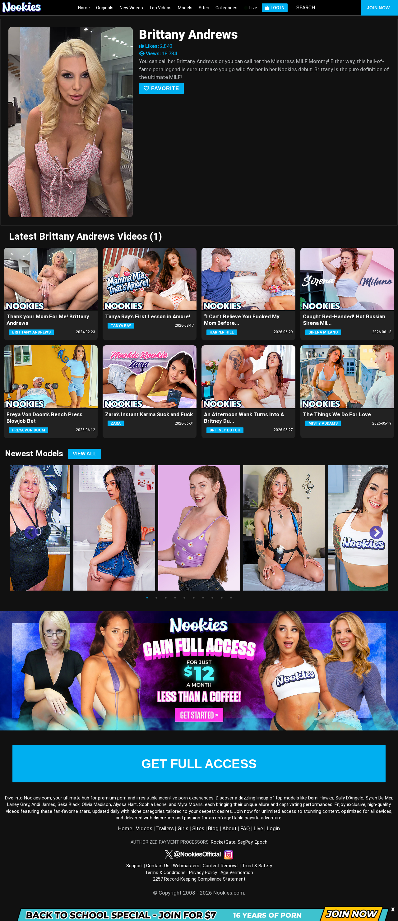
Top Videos (160, 7)
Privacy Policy (203, 872)
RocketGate (223, 842)
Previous (26, 528)
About (229, 828)
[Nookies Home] (25, 8)
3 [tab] (166, 598)
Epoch (261, 842)
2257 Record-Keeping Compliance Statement (199, 879)
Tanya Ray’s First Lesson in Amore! (147, 316)
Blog (213, 828)
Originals (104, 7)
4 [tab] (175, 598)
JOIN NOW (378, 7)
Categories (226, 7)
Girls (183, 828)
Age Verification (236, 872)
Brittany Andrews (31, 332)
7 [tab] (203, 598)
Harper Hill (222, 332)
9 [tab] (222, 598)
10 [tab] (231, 598)
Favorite (164, 88)
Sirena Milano (323, 332)
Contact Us (157, 865)
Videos (144, 828)
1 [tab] (147, 598)
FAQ (245, 828)
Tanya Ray (121, 326)
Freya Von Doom (28, 430)
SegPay (245, 842)
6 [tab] (194, 598)
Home (84, 7)
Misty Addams (323, 423)
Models (185, 7)
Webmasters (186, 865)
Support (134, 865)
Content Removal (220, 865)
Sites (204, 7)
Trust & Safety (257, 865)
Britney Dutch (225, 430)
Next (371, 528)
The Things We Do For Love (337, 414)
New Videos (131, 7)
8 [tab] (212, 598)
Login (273, 828)
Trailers (165, 828)
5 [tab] (184, 598)
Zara (116, 423)
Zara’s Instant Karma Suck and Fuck (149, 414)
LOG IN (277, 7)
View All (84, 453)
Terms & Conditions (165, 872)
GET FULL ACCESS (199, 764)
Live (252, 7)
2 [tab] (156, 598)
